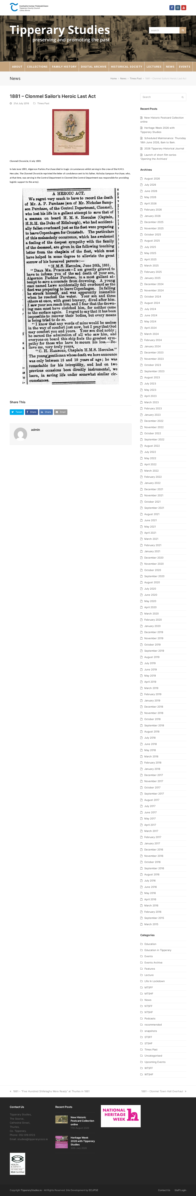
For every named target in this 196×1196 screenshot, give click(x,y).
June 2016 (150, 886)
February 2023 (153, 408)
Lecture (149, 974)
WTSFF (149, 1068)
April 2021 (150, 532)
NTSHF (149, 1012)
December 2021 (153, 489)
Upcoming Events (155, 1061)
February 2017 (152, 837)
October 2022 (152, 433)
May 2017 (150, 818)
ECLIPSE (93, 1190)
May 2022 (150, 458)
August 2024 (152, 302)
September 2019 (154, 650)
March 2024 (151, 333)
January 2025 (152, 277)
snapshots (151, 1030)
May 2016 (150, 893)
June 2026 (150, 191)
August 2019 (151, 657)
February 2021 (152, 545)
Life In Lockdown (155, 981)
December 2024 (153, 284)
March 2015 (151, 924)
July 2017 (149, 806)
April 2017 (150, 824)
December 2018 (153, 706)
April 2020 (150, 607)
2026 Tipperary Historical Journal (164, 148)
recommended (153, 1024)
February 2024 (153, 340)
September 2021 (154, 507)
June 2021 (150, 520)
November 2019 (153, 638)
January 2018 (152, 768)
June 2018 (150, 743)
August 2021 (151, 514)
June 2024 (150, 315)
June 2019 (150, 669)
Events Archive (154, 962)
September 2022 (154, 439)
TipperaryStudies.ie (31, 1190)
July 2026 (150, 184)
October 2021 (152, 501)
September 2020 (154, 576)
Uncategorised (153, 1055)
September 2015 (154, 917)
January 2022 (152, 482)
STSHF (149, 1043)
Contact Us (164, 1190)
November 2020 (154, 563)
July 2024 (150, 308)
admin (35, 430)
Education (150, 943)
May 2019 (150, 675)
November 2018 (153, 712)
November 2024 (154, 290)
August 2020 (152, 582)
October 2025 (152, 234)
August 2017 (151, 799)
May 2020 (150, 601)
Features (150, 968)
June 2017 (150, 812)
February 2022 (153, 476)
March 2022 (151, 470)
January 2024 (152, 346)
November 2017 (153, 781)
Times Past (43, 103)
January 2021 (152, 551)
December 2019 (153, 632)
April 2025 (150, 259)
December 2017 (153, 775)
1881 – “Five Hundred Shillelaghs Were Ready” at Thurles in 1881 (51, 1091)
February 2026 (153, 209)
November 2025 (154, 228)
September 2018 (154, 725)
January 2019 (152, 700)
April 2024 (150, 327)
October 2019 (152, 644)
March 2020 (151, 613)
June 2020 (150, 594)
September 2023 (154, 371)
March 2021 (151, 538)
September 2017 (154, 793)
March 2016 (151, 905)
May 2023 (150, 389)
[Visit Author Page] (20, 433)
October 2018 (152, 719)
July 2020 (150, 588)
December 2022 (153, 420)
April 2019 (150, 681)
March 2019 (151, 688)
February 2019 (152, 694)
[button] (17, 412)
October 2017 (152, 787)
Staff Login (180, 1190)
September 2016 (154, 868)
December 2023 (153, 352)
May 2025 (150, 253)
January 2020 (152, 625)
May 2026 (150, 197)
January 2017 (152, 843)
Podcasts (150, 1018)
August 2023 (152, 377)
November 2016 (153, 855)
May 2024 (150, 321)
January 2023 (152, 414)
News (148, 999)
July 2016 (150, 880)
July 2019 (150, 663)
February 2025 (153, 271)
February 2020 (153, 619)
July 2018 (150, 737)
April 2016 (150, 899)
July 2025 (150, 246)
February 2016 (152, 911)
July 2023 (150, 383)
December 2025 (153, 222)
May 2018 (150, 750)
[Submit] (183, 97)
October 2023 (152, 364)
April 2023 (150, 395)
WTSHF (149, 1074)
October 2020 (152, 570)
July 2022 (150, 451)
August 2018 (151, 731)
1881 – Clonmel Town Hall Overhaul (162, 1091)
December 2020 (153, 557)
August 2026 (152, 178)
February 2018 (152, 762)
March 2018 (151, 756)
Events (149, 956)
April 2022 (150, 464)
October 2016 (152, 861)
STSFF (148, 1037)
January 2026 (152, 215)
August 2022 (152, 445)
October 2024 (152, 296)
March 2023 (151, 402)
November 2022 (154, 427)
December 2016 (153, 849)
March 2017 (151, 830)
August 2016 (151, 874)
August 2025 (152, 240)
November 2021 (153, 495)
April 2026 (150, 203)
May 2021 (150, 526)
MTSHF (149, 993)
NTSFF (149, 1006)
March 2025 (151, 265)
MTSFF (149, 987)
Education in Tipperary (158, 950)
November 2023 (154, 358)
